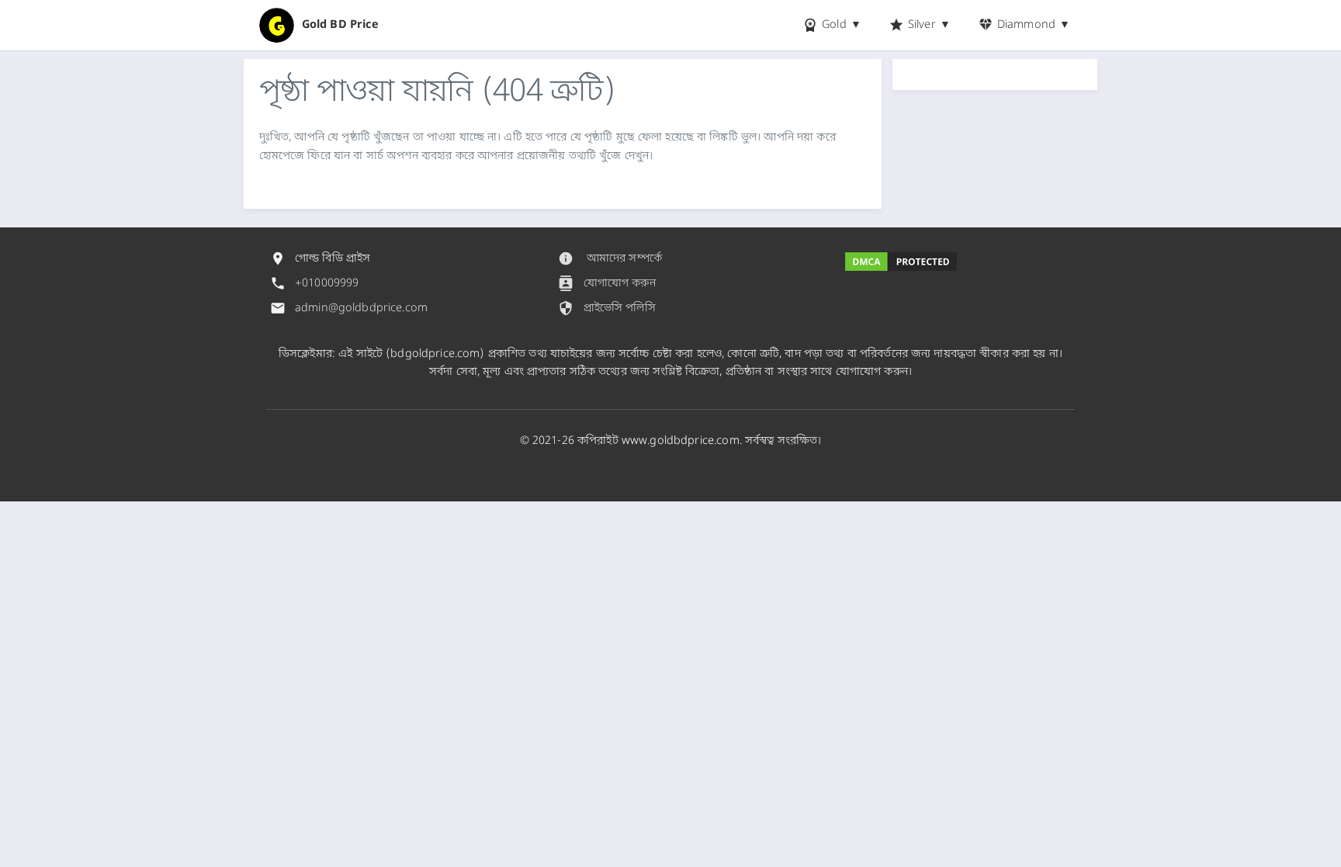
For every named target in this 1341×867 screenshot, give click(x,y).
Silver (912, 25)
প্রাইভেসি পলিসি (606, 308)
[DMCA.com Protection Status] (901, 264)
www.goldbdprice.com (681, 441)
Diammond (1016, 25)
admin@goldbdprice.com (361, 308)
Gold (824, 25)
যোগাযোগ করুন (606, 283)
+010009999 (327, 283)
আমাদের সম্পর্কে (610, 258)
